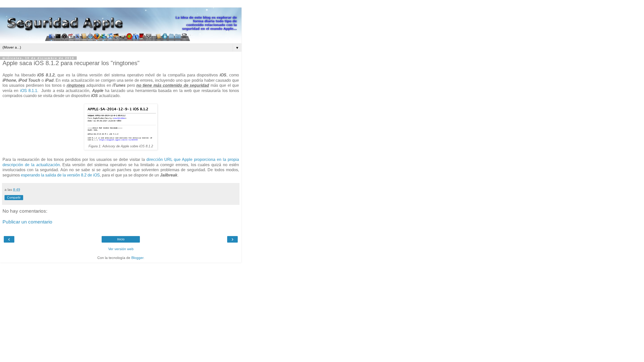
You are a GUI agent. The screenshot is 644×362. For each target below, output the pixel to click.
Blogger (137, 258)
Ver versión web (121, 249)
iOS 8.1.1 (28, 90)
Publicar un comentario (27, 221)
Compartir (14, 197)
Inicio (121, 239)
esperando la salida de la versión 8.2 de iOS (60, 175)
